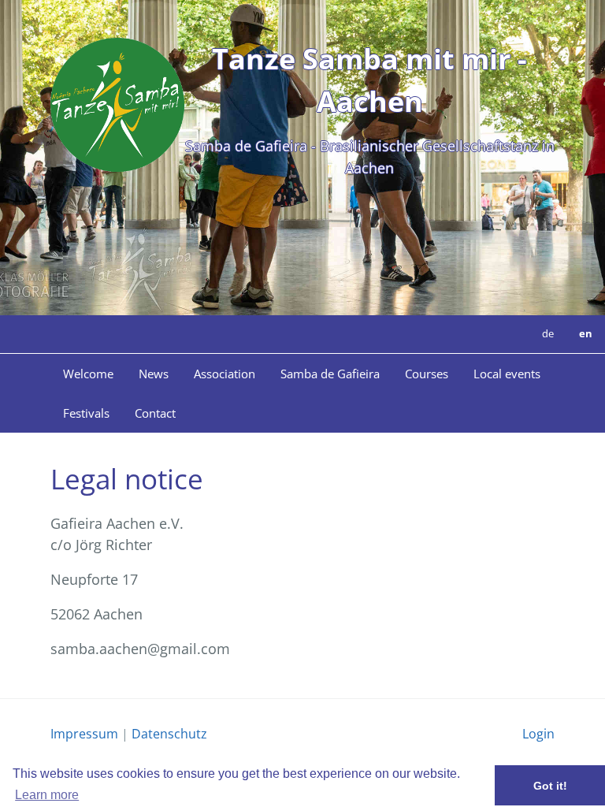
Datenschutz (169, 733)
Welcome (88, 373)
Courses (426, 373)
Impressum (84, 733)
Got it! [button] (550, 785)
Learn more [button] (47, 794)
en (585, 333)
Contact (155, 413)
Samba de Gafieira (330, 373)
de (548, 333)
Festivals (86, 413)
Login (538, 733)
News (154, 373)
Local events (506, 373)
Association (224, 373)
